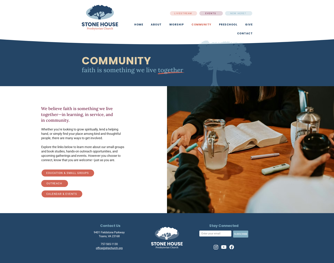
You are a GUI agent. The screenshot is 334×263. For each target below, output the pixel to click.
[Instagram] (216, 247)
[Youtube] (224, 247)
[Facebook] (232, 247)
